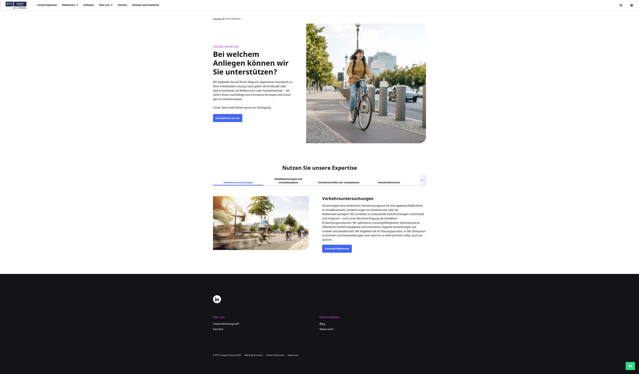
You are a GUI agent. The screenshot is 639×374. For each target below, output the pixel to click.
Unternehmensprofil (226, 324)
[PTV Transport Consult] (16, 5)
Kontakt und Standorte (145, 4)
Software (88, 4)
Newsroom (326, 329)
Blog (322, 324)
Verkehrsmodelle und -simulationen (338, 182)
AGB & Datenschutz (253, 355)
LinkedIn (217, 299)
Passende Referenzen (337, 248)
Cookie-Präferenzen (275, 355)
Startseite (217, 18)
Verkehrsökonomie (389, 182)
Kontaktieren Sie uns (228, 118)
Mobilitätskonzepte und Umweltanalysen (288, 180)
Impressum (293, 355)
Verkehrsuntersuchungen (238, 182)
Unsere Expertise (47, 4)
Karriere (122, 4)
